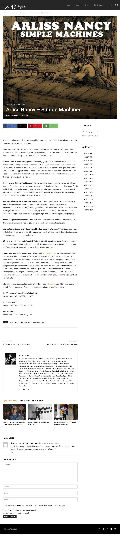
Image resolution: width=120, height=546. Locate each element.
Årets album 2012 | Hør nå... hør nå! (26, 443)
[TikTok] (107, 529)
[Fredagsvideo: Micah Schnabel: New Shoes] (40, 412)
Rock (23, 104)
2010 (89, 210)
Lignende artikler (10, 400)
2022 (88, 167)
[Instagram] (21, 389)
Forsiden (5, 13)
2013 (89, 199)
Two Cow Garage (38, 322)
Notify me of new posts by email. (17, 513)
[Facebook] (99, 529)
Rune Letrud (12, 115)
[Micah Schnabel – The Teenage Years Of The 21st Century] (14, 412)
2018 (89, 182)
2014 (89, 196)
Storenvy (51, 284)
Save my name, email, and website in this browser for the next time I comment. (35, 505)
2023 (88, 164)
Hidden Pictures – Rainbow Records (16, 344)
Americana (23, 13)
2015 (89, 192)
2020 (89, 175)
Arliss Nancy (14, 322)
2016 (89, 189)
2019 (89, 178)
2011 (89, 206)
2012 (89, 203)
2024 (88, 160)
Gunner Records (49, 253)
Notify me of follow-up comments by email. (21, 510)
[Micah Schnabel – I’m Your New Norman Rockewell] (66, 412)
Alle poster (14, 13)
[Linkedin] (25, 389)
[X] (29, 389)
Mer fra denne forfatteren (31, 400)
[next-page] (7, 429)
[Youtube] (115, 529)
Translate (96, 135)
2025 (88, 157)
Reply (12, 452)
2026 (88, 153)
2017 (89, 185)
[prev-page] (4, 429)
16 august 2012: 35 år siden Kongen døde (62, 344)
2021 (88, 171)
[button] (110, 5)
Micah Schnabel (25, 322)
